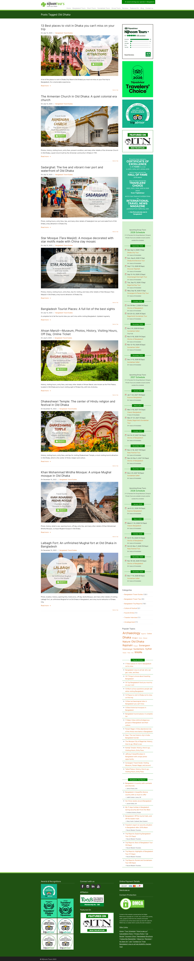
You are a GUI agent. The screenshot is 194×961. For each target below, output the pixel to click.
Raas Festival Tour (133, 453)
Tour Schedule (130, 931)
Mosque (145, 638)
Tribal (128, 652)
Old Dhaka (137, 641)
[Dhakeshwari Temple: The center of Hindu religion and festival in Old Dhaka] (79, 451)
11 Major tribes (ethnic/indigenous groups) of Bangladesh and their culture (137, 722)
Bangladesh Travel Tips (134, 599)
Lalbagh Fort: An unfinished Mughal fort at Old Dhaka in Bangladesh (79, 544)
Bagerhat (143, 633)
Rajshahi (128, 645)
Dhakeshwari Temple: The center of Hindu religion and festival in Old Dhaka (78, 403)
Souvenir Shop (130, 936)
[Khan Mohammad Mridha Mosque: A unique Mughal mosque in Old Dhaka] (79, 522)
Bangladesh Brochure (145, 936)
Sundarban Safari (133, 331)
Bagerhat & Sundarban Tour (137, 316)
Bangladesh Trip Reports (135, 604)
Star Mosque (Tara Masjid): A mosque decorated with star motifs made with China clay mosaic (77, 239)
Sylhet (148, 649)
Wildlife (138, 652)
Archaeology (131, 633)
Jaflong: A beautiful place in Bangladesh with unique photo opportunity (136, 756)
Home (121, 931)
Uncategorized (131, 622)
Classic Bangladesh (134, 412)
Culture (149, 634)
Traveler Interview (132, 617)
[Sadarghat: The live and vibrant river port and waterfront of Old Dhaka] (79, 217)
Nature (126, 641)
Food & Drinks (130, 613)
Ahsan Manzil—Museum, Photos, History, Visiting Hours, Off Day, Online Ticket (79, 332)
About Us (140, 939)
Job (130, 942)
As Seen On (123, 942)
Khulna (140, 638)
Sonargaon (144, 645)
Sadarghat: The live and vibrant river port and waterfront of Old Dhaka (72, 168)
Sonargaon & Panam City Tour (138, 293)
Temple (124, 652)
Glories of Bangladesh (135, 308)
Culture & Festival (132, 608)
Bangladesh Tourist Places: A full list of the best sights (78, 309)
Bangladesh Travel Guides (64, 33)
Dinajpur (135, 638)
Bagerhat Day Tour (134, 285)
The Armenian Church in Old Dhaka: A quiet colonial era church (79, 98)
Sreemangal (127, 649)
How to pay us (124, 890)
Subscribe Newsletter (128, 939)
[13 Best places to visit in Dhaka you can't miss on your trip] (79, 75)
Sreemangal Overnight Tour (137, 277)
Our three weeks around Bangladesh (138, 801)
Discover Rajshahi (133, 269)
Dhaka (127, 637)
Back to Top (115, 90)
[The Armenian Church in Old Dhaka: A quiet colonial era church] (79, 146)
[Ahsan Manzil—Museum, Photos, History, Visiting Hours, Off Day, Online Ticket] (79, 380)
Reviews (148, 939)
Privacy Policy (139, 934)
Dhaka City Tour (133, 253)
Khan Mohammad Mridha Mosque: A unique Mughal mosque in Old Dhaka (76, 473)
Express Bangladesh (134, 397)
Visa (132, 652)
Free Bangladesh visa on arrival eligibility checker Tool (135, 944)
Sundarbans (138, 649)
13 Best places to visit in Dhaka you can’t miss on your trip (77, 27)
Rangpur (136, 646)
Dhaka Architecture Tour (136, 261)
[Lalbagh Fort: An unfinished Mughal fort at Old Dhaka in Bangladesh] (79, 593)
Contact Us (137, 942)
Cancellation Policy (126, 934)
